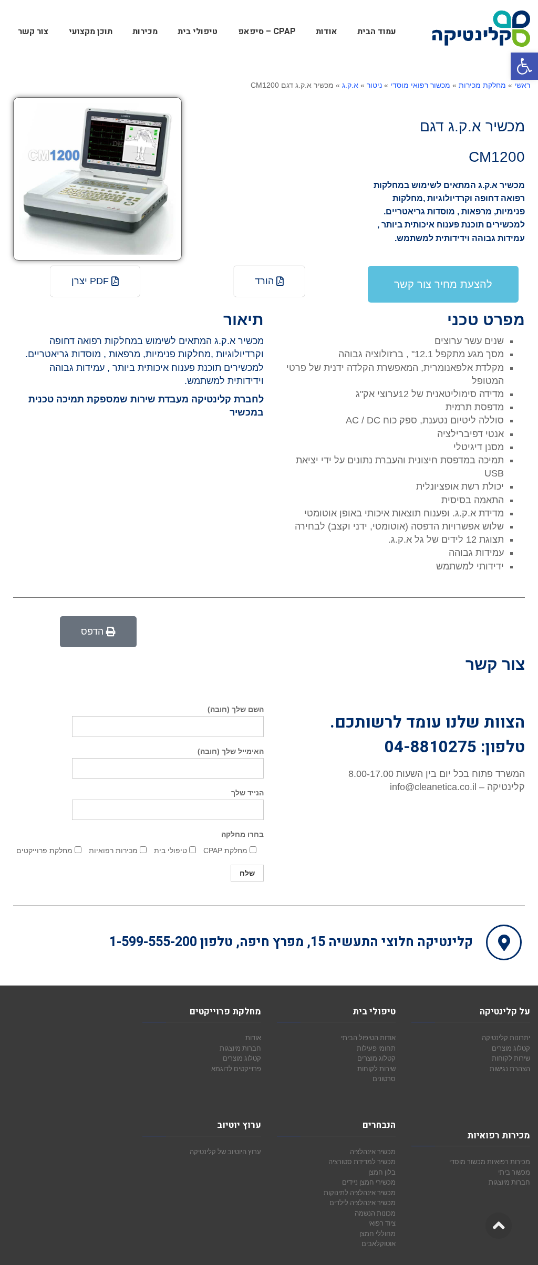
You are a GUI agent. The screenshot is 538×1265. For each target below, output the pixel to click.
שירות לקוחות (511, 1058)
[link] (98, 631)
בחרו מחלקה (242, 834)
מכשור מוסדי (467, 1161)
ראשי (522, 85)
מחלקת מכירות (482, 85)
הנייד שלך (247, 793)
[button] (524, 66)
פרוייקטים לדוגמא (236, 1068)
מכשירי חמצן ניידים (369, 1182)
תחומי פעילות (376, 1048)
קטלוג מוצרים (511, 1048)
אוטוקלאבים (378, 1243)
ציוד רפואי (382, 1223)
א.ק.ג (350, 85)
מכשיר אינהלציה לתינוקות (360, 1192)
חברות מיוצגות (509, 1182)
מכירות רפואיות (508, 1161)
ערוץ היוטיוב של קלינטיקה (225, 1151)
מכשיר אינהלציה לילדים (362, 1202)
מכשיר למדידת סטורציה (362, 1161)
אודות (253, 1037)
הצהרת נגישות (510, 1068)
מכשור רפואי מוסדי (420, 85)
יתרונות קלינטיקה (506, 1037)
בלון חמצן (382, 1172)
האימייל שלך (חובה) (231, 751)
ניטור (374, 85)
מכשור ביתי (514, 1172)
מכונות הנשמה (375, 1213)
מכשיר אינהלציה (373, 1151)
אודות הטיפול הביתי (368, 1037)
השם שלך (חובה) (236, 709)
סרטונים (384, 1078)
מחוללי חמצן (377, 1233)
